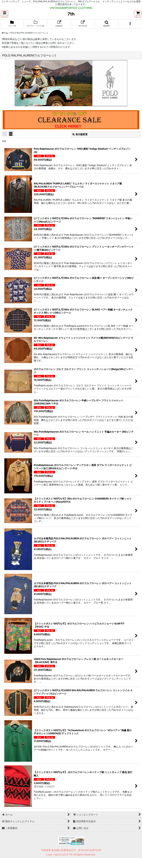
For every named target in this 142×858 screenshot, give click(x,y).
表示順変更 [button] (82, 134)
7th (71, 14)
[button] (4, 14)
